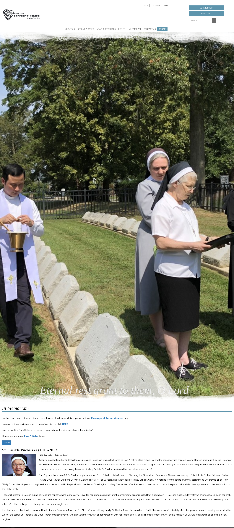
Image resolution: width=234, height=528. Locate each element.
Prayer (121, 29)
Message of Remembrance (107, 418)
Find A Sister (31, 436)
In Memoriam (134, 29)
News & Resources (106, 29)
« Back (7, 443)
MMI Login (206, 13)
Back (145, 5)
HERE (65, 424)
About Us (70, 29)
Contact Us (150, 29)
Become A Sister (85, 29)
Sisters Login (206, 8)
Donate (162, 29)
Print (166, 5)
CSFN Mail (156, 5)
